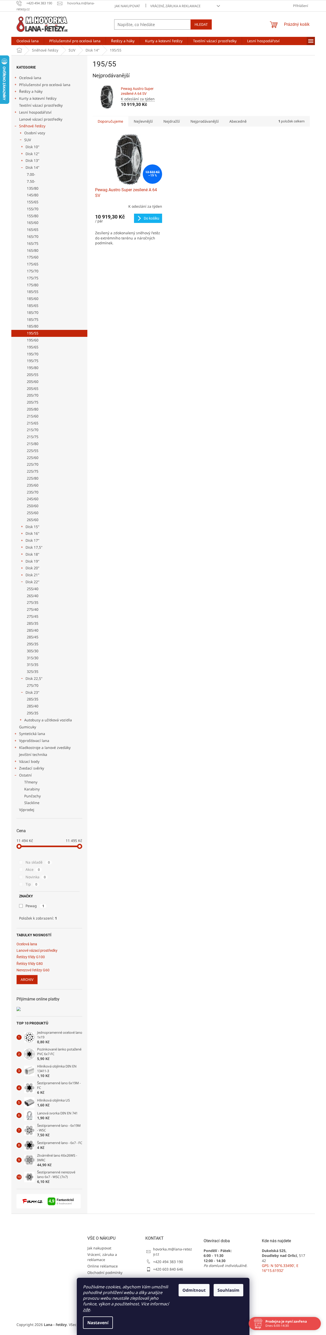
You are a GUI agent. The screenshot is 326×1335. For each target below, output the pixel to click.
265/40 (32, 595)
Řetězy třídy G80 (29, 964)
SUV (27, 139)
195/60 (32, 340)
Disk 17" (32, 540)
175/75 (32, 278)
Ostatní (25, 775)
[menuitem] (27, 41)
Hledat (201, 24)
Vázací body (29, 761)
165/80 (32, 250)
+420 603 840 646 (168, 1269)
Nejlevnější (143, 121)
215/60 (32, 416)
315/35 (32, 664)
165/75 (32, 243)
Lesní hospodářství (35, 112)
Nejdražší (171, 121)
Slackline (31, 802)
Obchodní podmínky (104, 1272)
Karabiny (32, 789)
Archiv (27, 980)
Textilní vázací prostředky (41, 105)
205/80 (32, 409)
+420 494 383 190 (168, 1261)
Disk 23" (32, 692)
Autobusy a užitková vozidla (48, 719)
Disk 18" (32, 554)
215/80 (32, 443)
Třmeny (30, 782)
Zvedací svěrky (31, 768)
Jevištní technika (33, 754)
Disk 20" (32, 567)
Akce (33, 869)
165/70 (32, 236)
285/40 (32, 630)
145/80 (32, 195)
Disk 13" (32, 160)
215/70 (32, 429)
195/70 (32, 354)
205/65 (32, 388)
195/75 (32, 360)
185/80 (32, 326)
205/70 (32, 395)
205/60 (32, 381)
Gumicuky (27, 726)
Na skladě (38, 862)
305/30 (32, 650)
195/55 (32, 333)
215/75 (32, 436)
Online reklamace (102, 1266)
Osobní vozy (34, 132)
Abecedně (238, 121)
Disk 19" (32, 561)
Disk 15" (32, 526)
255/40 (32, 588)
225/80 (32, 478)
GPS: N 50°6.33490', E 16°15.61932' (280, 1268)
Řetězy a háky (31, 91)
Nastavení (97, 1322)
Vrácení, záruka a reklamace (175, 6)
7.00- (31, 174)
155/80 (32, 215)
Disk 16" (32, 533)
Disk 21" (32, 574)
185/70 (32, 312)
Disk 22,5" (34, 678)
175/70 (32, 271)
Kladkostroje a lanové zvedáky (45, 747)
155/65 (32, 201)
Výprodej (26, 809)
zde (86, 1309)
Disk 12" (32, 153)
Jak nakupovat (127, 6)
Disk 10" (32, 146)
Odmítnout (194, 1290)
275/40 (32, 609)
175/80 (32, 284)
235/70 (32, 492)
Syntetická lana (32, 733)
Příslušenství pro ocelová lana (44, 84)
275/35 (32, 602)
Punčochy (32, 796)
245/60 (32, 498)
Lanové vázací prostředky (40, 119)
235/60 (32, 485)
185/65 (32, 305)
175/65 (32, 264)
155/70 (32, 208)
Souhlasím (228, 1290)
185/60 (32, 298)
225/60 (32, 457)
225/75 (32, 471)
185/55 (32, 291)
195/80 (32, 367)
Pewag (35, 905)
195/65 (32, 347)
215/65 (32, 423)
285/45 (32, 637)
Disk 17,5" (34, 547)
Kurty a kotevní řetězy (37, 98)
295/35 (32, 643)
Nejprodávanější (204, 121)
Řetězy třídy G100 (30, 957)
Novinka (36, 876)
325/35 (32, 671)
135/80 (32, 188)
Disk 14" (32, 167)
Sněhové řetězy (32, 125)
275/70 (32, 685)
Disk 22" (32, 581)
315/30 (32, 657)
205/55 (32, 374)
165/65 (32, 229)
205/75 (32, 402)
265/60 (32, 519)
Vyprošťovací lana (34, 740)
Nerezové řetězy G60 (32, 970)
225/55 (32, 450)
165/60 (32, 222)
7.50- (31, 181)
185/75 (32, 319)
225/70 (32, 464)
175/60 (32, 257)
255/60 (32, 512)
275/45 (32, 616)
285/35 (32, 623)
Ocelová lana (30, 77)
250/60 (32, 505)
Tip (31, 884)
